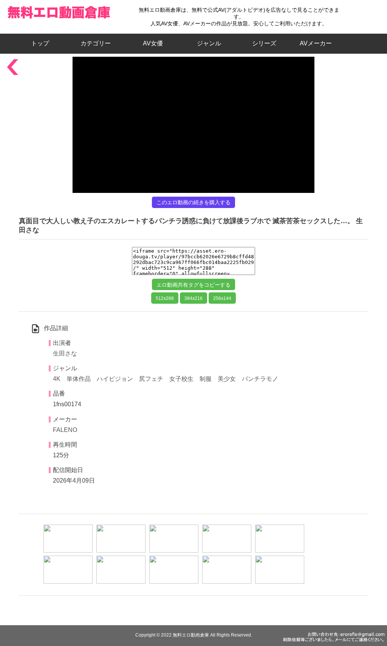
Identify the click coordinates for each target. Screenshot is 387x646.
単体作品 (79, 379)
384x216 (193, 298)
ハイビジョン (115, 379)
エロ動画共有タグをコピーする (193, 285)
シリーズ (264, 43)
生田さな (65, 353)
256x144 (222, 298)
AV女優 (151, 43)
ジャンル (209, 43)
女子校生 (181, 379)
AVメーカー (316, 43)
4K (56, 379)
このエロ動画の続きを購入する (193, 202)
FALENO (65, 430)
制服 (206, 379)
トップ (43, 43)
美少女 (227, 379)
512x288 (165, 298)
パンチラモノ (260, 379)
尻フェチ (151, 379)
